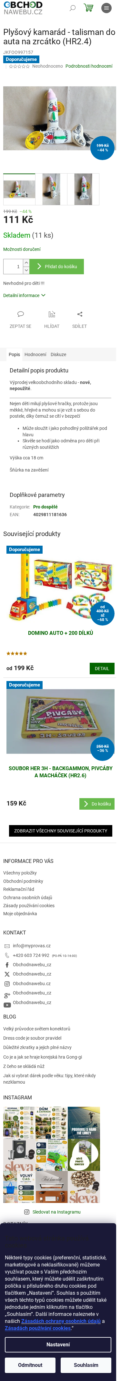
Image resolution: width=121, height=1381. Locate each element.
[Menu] (106, 8)
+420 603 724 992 (31, 955)
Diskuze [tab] (58, 354)
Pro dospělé (45, 506)
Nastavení (58, 1345)
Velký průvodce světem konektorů (36, 1028)
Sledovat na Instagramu (57, 1212)
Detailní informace (21, 295)
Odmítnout (30, 1365)
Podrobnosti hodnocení (89, 66)
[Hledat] (72, 8)
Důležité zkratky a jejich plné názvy (37, 1047)
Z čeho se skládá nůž (24, 1066)
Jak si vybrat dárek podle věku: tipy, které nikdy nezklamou (49, 1078)
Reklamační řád (18, 889)
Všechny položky (20, 872)
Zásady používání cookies (29, 905)
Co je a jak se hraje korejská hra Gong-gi (42, 1057)
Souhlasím (86, 1365)
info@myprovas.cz (32, 945)
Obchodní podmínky (23, 881)
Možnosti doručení (21, 249)
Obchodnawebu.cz (32, 983)
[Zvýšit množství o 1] (26, 263)
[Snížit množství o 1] (26, 270)
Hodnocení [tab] (35, 354)
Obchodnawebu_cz (32, 964)
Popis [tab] (14, 354)
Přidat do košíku (61, 266)
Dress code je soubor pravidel (32, 1038)
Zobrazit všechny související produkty (60, 830)
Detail (102, 668)
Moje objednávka (20, 913)
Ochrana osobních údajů (27, 897)
